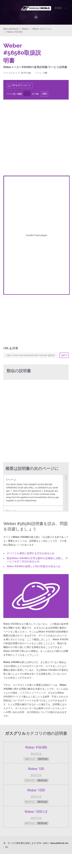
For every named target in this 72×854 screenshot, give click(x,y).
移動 (44, 93)
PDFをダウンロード (21, 85)
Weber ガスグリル (41, 28)
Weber (25, 28)
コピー (64, 355)
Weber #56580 (15, 32)
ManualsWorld (10, 28)
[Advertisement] (55, 50)
